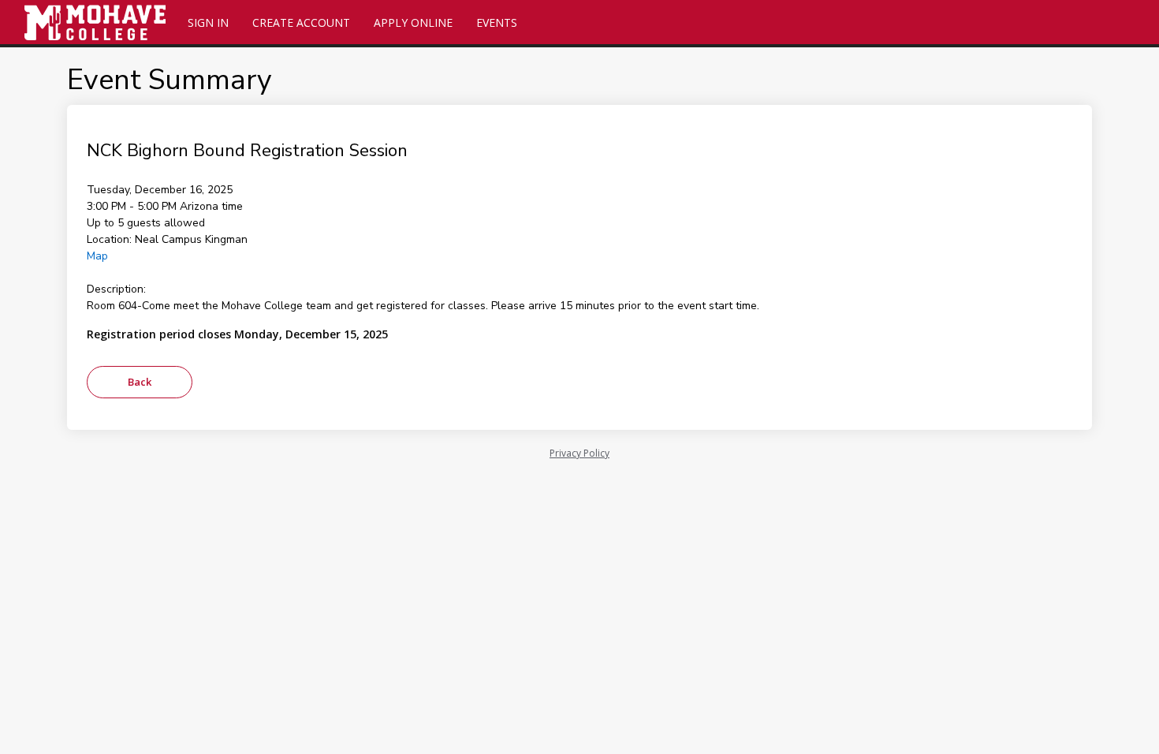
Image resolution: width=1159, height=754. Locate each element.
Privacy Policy (579, 453)
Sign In (208, 22)
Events (496, 22)
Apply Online (413, 22)
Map (97, 255)
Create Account (301, 22)
